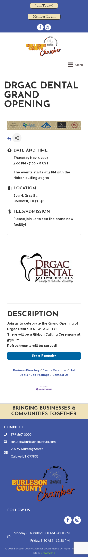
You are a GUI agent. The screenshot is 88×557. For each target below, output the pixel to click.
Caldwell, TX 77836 (24, 456)
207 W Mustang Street (27, 449)
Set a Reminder (44, 355)
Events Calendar (55, 370)
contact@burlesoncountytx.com (33, 441)
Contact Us (60, 374)
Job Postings (40, 374)
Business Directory (26, 370)
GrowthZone (48, 552)
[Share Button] (16, 137)
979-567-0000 (20, 434)
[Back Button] (9, 139)
